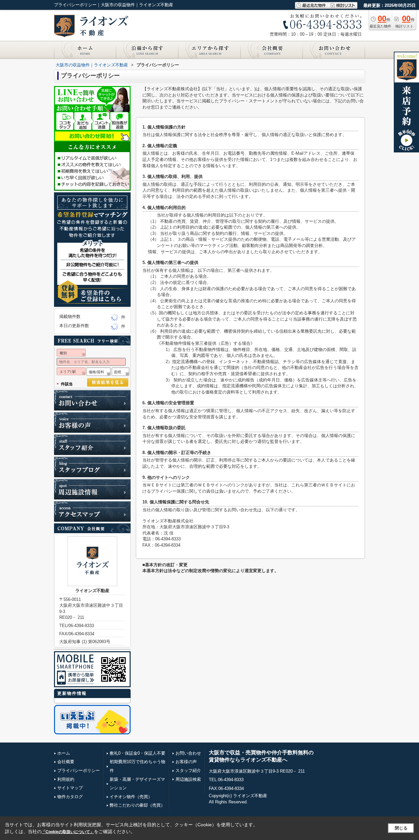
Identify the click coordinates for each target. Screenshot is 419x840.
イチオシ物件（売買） (131, 796)
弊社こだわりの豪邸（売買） (137, 805)
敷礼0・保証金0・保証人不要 (137, 753)
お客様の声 (186, 761)
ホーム (63, 753)
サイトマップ (70, 787)
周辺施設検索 (188, 779)
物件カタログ (70, 796)
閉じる (401, 828)
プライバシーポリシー (78, 770)
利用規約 (65, 779)
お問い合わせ (188, 753)
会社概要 (65, 761)
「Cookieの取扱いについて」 (68, 832)
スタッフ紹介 (188, 770)
